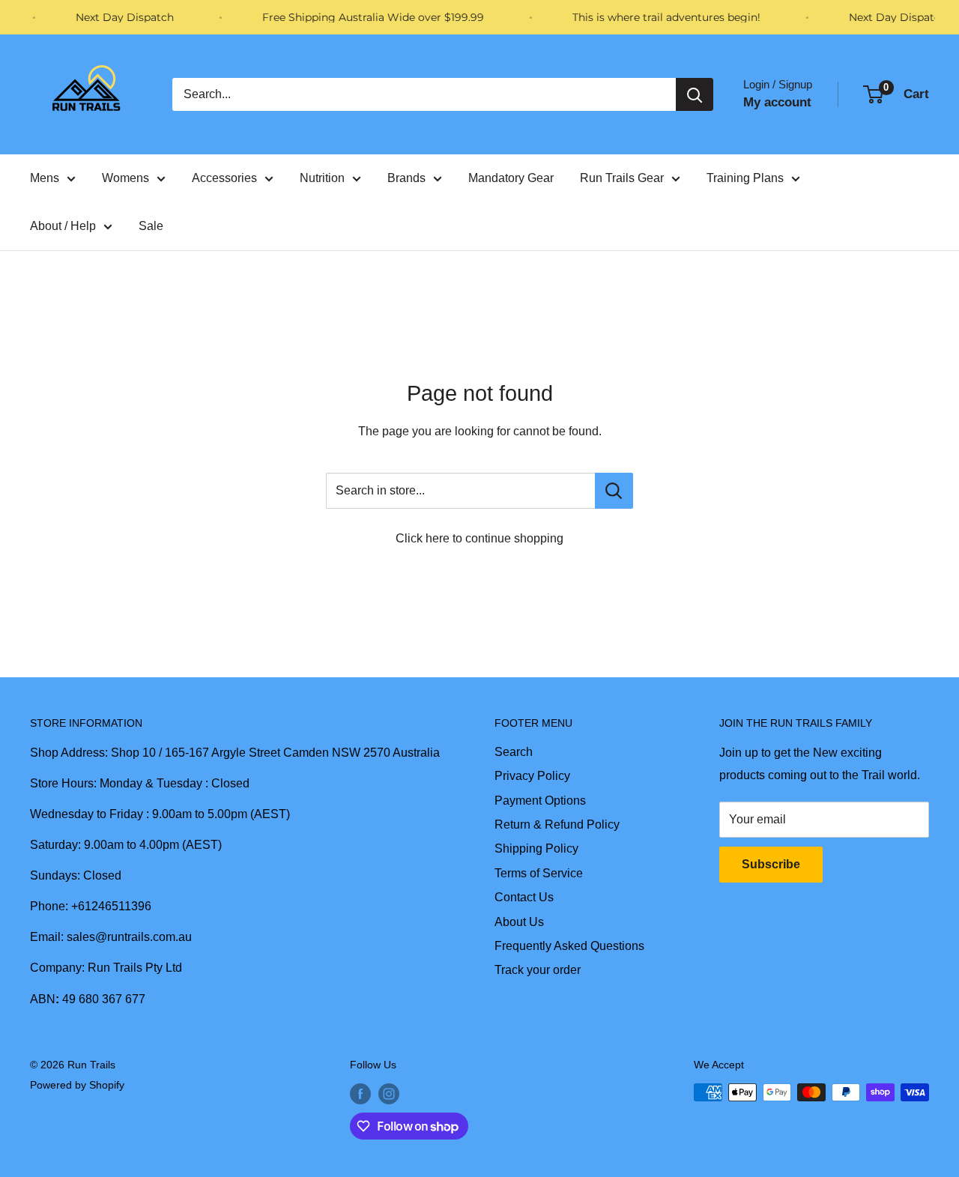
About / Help (63, 226)
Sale (151, 226)
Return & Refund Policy (557, 824)
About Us (519, 922)
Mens (44, 178)
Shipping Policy (536, 848)
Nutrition (322, 178)
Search (513, 751)
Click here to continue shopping (479, 538)
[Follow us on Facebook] (360, 1093)
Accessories (224, 178)
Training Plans (745, 178)
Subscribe (771, 864)
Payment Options (540, 800)
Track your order (537, 969)
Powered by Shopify (77, 1085)
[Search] (694, 94)
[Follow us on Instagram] (388, 1093)
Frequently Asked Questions (569, 946)
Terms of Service (538, 873)
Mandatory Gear (511, 178)
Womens (125, 178)
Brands (406, 178)
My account (777, 102)
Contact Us (524, 897)
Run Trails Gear (622, 178)
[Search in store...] (614, 491)
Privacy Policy (532, 775)
